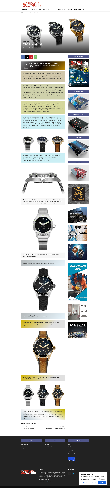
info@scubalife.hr (50, 481)
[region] (93, 478)
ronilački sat (28, 423)
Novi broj (70, 444)
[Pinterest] (31, 57)
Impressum (23, 446)
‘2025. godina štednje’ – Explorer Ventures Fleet (55, 428)
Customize (85, 482)
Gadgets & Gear (46, 9)
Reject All (93, 482)
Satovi (53, 9)
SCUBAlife (27, 50)
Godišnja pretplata (72, 450)
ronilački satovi (33, 423)
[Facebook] (23, 57)
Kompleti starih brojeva (73, 453)
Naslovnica (23, 12)
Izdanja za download (72, 448)
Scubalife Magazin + (36, 9)
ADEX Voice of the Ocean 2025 (27, 428)
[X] (27, 57)
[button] (87, 9)
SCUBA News (25, 9)
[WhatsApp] (35, 57)
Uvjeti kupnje (47, 444)
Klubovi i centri (61, 9)
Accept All (102, 482)
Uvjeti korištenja (24, 444)
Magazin (27, 12)
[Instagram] (73, 473)
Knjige (69, 446)
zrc (38, 423)
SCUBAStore (69, 9)
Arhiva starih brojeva (72, 451)
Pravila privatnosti (48, 446)
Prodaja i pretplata (25, 448)
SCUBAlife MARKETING (26, 450)
